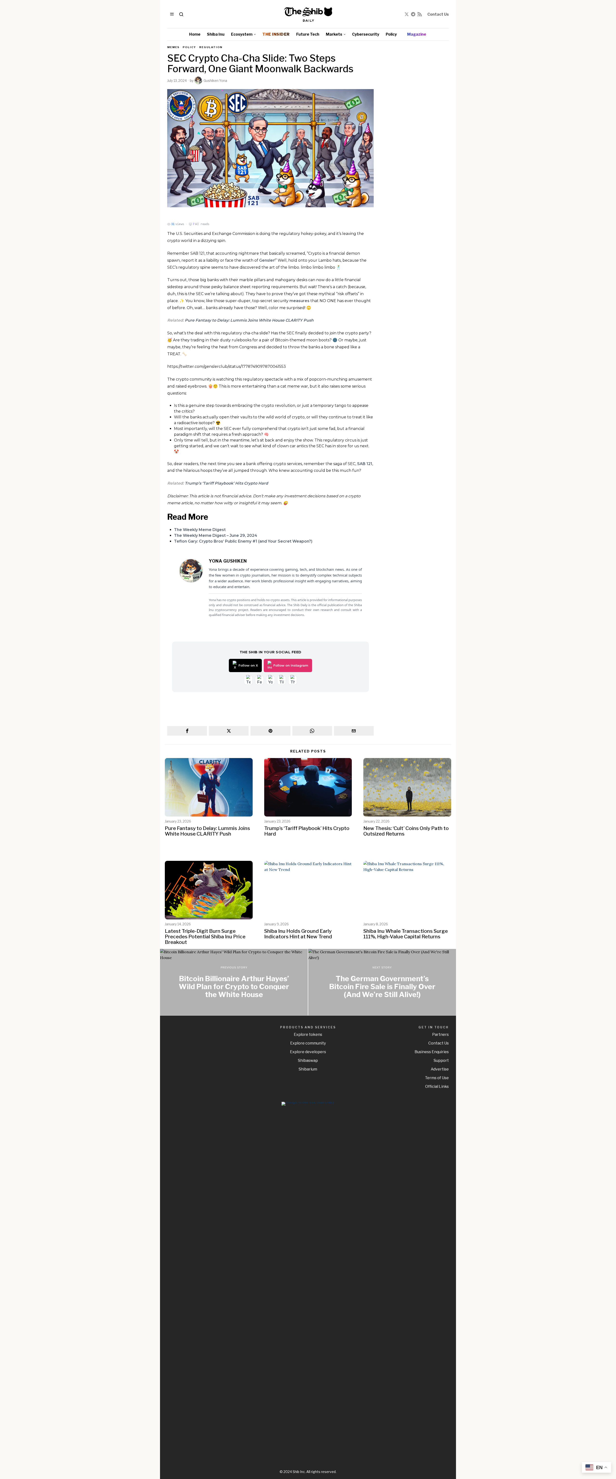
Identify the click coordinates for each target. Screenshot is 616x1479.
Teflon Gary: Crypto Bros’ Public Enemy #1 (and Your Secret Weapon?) (243, 541)
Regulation (211, 47)
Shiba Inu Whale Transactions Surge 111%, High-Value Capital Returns (405, 933)
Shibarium (308, 1069)
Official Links (437, 1086)
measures (299, 300)
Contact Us (438, 14)
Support (441, 1060)
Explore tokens (308, 1034)
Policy (189, 47)
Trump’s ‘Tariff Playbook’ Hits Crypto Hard (226, 483)
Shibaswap (308, 1060)
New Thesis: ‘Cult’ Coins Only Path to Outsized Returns (406, 831)
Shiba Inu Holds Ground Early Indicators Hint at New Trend (298, 933)
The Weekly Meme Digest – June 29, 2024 (215, 535)
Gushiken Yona (215, 80)
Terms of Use (437, 1078)
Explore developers (308, 1052)
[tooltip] (407, 14)
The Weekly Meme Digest (200, 529)
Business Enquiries (432, 1052)
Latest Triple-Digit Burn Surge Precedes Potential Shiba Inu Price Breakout (205, 936)
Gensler (267, 260)
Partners (440, 1034)
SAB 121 (364, 463)
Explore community (308, 1043)
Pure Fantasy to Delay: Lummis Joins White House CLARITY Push (249, 320)
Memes (173, 47)
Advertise (440, 1069)
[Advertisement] (415, 117)
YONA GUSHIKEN (228, 561)
